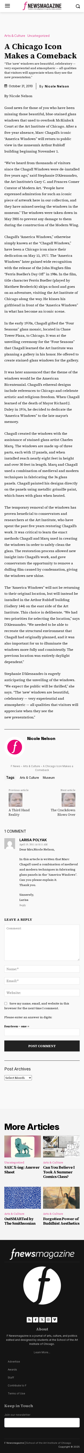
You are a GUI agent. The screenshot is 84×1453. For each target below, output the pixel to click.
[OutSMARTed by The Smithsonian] (22, 1198)
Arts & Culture (14, 35)
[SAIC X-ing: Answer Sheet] (22, 1146)
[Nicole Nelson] (14, 747)
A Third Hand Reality (19, 812)
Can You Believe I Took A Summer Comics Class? (59, 1172)
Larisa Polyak (33, 840)
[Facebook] (35, 1319)
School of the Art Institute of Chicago (48, 1442)
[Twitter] (42, 1319)
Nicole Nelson (57, 86)
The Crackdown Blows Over (63, 812)
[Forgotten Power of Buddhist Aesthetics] (61, 1198)
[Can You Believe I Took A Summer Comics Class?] (61, 1146)
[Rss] (29, 1319)
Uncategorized (38, 35)
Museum (49, 777)
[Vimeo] (54, 1319)
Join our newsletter (17, 1414)
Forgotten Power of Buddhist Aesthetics (61, 1221)
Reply (22, 905)
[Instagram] (48, 1319)
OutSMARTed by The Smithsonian (19, 1221)
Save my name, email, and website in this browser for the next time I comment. (36, 1005)
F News (15, 766)
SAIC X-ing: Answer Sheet (22, 1170)
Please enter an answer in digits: (28, 1017)
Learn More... (42, 1352)
